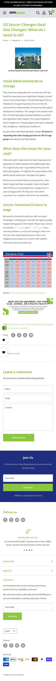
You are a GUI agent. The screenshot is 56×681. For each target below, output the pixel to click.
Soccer (5, 40)
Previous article (13, 353)
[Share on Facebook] (13, 335)
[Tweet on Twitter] (25, 335)
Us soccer (19, 328)
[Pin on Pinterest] (19, 335)
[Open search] (38, 12)
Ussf (26, 328)
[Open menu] (4, 13)
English (7, 631)
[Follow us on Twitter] (11, 520)
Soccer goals (47, 324)
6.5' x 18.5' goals (36, 227)
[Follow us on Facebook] (5, 520)
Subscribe (28, 487)
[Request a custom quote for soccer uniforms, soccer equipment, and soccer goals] (28, 298)
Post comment (19, 437)
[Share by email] (31, 335)
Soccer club (19, 324)
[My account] (44, 12)
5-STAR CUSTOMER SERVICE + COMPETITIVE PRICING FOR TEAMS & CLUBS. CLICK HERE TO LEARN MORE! (28, 4)
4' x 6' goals (20, 227)
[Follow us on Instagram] (17, 520)
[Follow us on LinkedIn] (23, 520)
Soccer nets (9, 328)
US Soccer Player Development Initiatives (27, 292)
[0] (50, 13)
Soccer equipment (33, 324)
